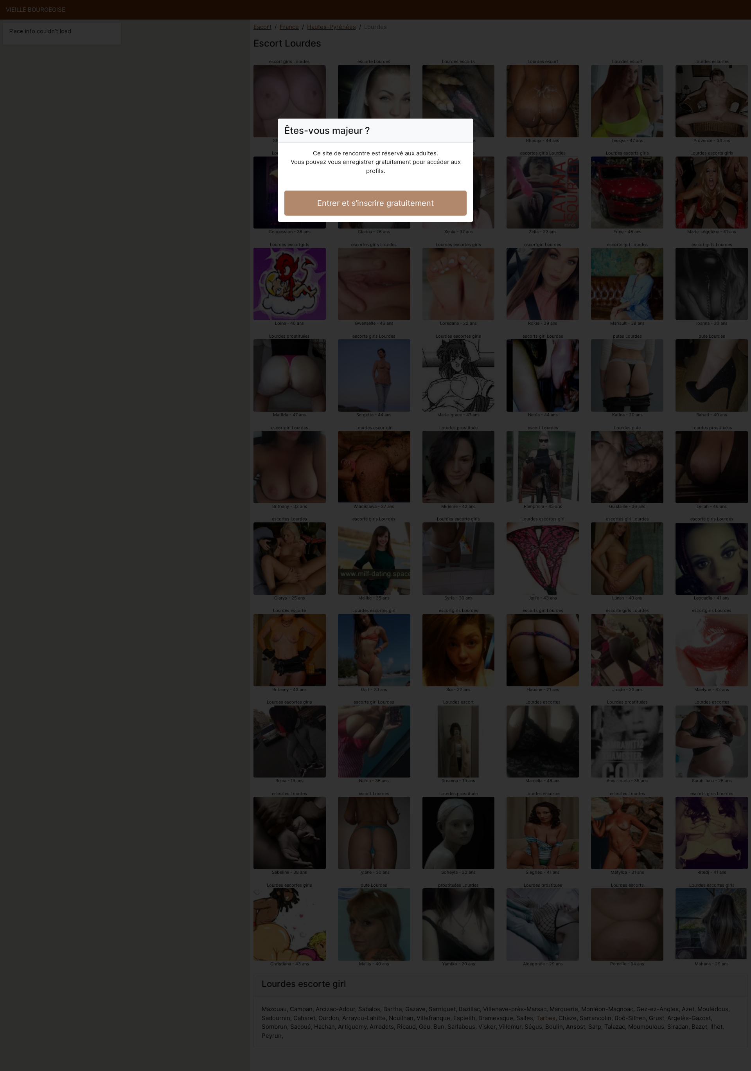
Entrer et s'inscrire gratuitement (375, 203)
